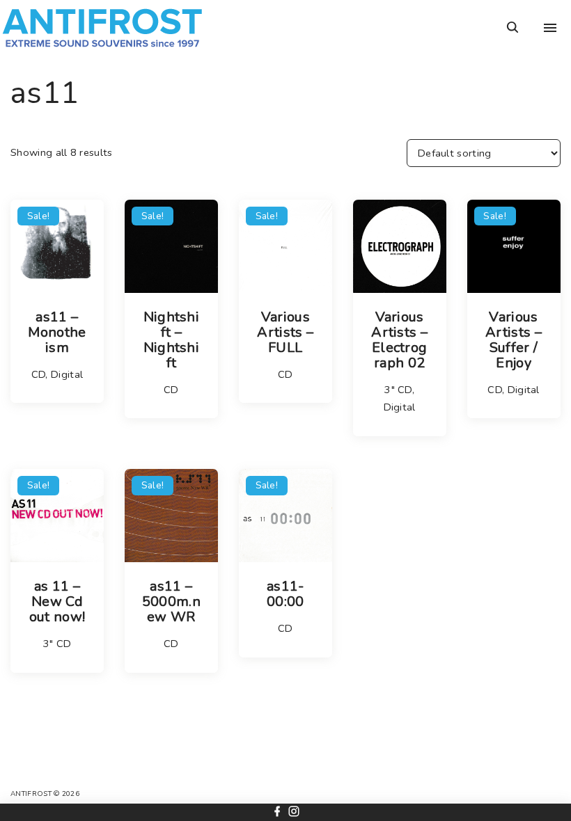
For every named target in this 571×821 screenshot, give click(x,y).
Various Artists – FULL (285, 333)
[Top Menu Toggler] (550, 28)
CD (38, 374)
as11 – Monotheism (57, 333)
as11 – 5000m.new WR (171, 602)
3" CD (398, 390)
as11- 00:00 (285, 594)
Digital (67, 374)
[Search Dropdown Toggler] (512, 27)
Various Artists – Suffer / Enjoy (513, 340)
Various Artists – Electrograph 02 (399, 340)
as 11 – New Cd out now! (57, 602)
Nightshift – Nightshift (171, 340)
